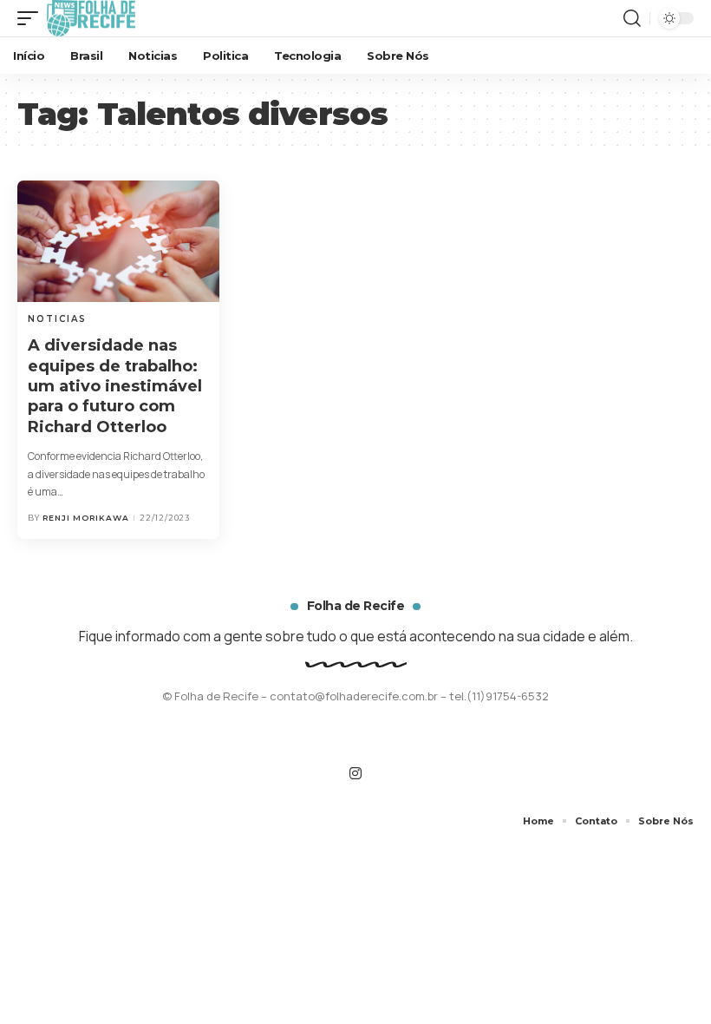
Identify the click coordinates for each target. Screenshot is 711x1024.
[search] (632, 18)
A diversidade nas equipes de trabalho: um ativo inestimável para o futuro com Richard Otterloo (115, 386)
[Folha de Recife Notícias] (91, 18)
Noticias (57, 319)
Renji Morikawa (85, 517)
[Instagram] (355, 773)
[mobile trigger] (32, 18)
